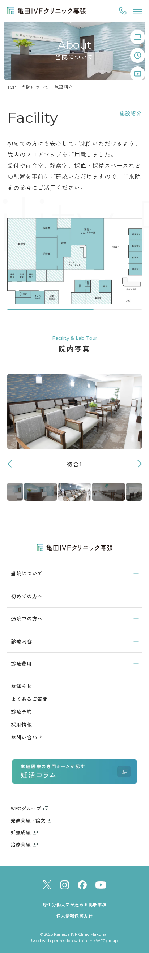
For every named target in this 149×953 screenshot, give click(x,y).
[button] (139, 464)
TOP (11, 87)
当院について (35, 87)
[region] (74, 264)
